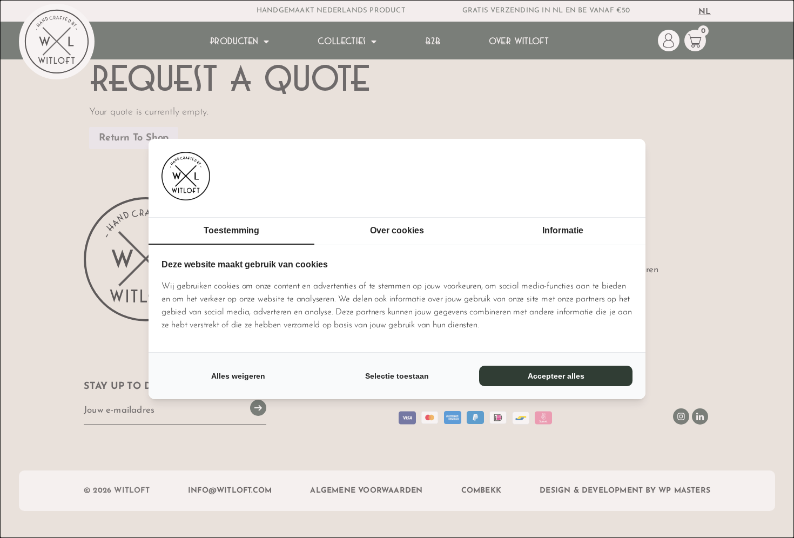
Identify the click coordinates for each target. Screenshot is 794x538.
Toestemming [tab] (231, 230)
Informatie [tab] (562, 230)
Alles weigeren (238, 376)
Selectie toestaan (397, 376)
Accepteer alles (556, 376)
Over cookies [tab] (397, 230)
